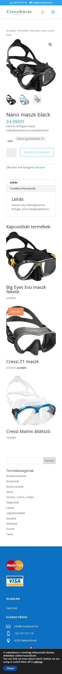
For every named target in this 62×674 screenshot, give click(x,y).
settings (38, 662)
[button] (50, 44)
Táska (9, 534)
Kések (9, 492)
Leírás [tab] (13, 182)
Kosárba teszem (37, 152)
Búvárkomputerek (16, 476)
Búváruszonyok (14, 486)
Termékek (23, 30)
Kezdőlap (11, 30)
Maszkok (35, 30)
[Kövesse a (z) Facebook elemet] (31, 648)
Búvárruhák (12, 481)
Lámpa (10, 507)
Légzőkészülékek (15, 513)
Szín (10, 141)
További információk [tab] (23, 188)
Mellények (11, 523)
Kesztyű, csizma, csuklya (20, 497)
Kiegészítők (12, 502)
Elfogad (10, 668)
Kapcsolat (11, 608)
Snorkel (10, 529)
